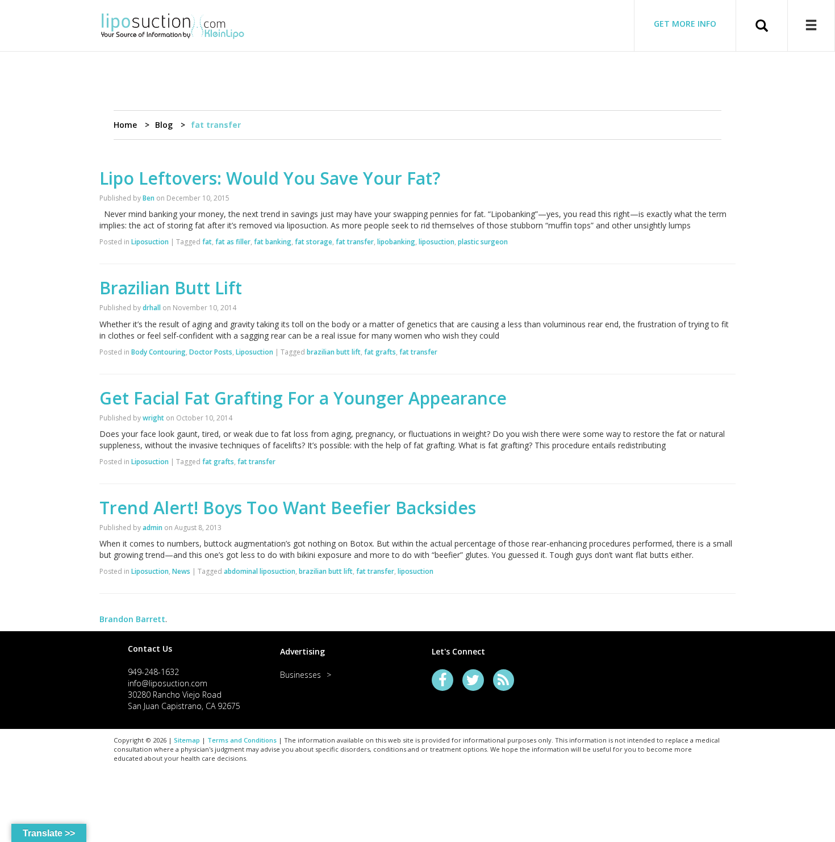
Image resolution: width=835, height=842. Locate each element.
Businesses (300, 674)
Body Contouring (158, 352)
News (181, 571)
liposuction (436, 242)
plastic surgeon (483, 242)
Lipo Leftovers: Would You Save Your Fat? (269, 178)
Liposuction (150, 242)
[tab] (189, 648)
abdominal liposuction (259, 571)
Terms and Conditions (242, 740)
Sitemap (187, 740)
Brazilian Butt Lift (170, 287)
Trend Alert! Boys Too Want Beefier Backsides (287, 507)
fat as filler (232, 242)
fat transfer (355, 242)
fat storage (313, 242)
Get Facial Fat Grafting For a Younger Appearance (303, 398)
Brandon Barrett (132, 619)
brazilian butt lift (334, 352)
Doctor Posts (210, 352)
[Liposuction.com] (172, 24)
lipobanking (396, 242)
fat (207, 242)
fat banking (272, 242)
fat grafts (380, 352)
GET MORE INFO (685, 23)
